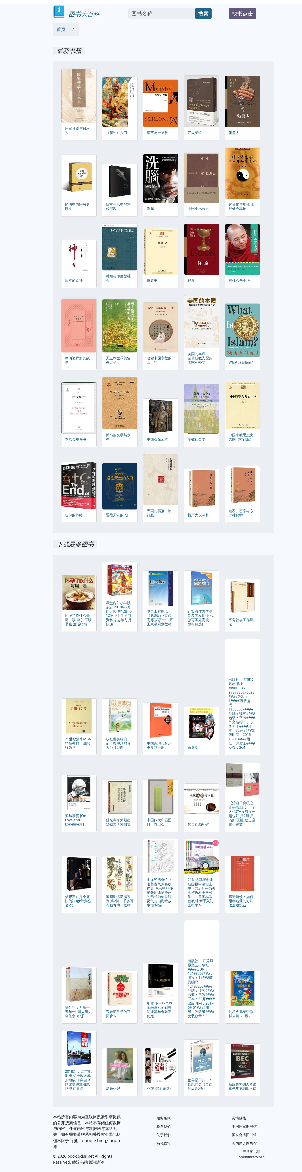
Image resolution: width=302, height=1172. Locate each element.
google (89, 1140)
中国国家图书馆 (244, 1126)
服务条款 (164, 1118)
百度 (73, 1140)
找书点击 (242, 13)
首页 (61, 29)
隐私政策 (164, 1143)
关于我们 (164, 1134)
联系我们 (164, 1126)
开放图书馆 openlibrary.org (252, 1154)
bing (101, 1140)
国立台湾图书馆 (244, 1134)
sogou (113, 1140)
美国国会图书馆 (244, 1143)
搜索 (203, 13)
